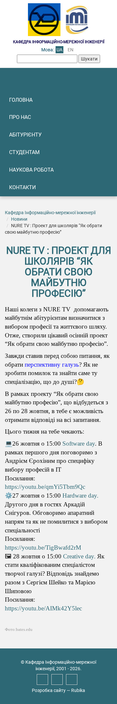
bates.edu (24, 629)
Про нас (20, 117)
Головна (20, 100)
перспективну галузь (52, 364)
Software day (78, 443)
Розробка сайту (49, 690)
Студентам (24, 152)
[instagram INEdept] (57, 679)
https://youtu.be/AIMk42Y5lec (43, 608)
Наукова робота (31, 170)
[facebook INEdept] (42, 679)
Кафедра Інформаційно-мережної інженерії (50, 212)
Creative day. (79, 556)
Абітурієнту (25, 135)
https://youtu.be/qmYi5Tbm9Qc (45, 486)
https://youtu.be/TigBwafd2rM (43, 547)
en (70, 49)
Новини (19, 219)
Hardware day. (80, 495)
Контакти (22, 187)
